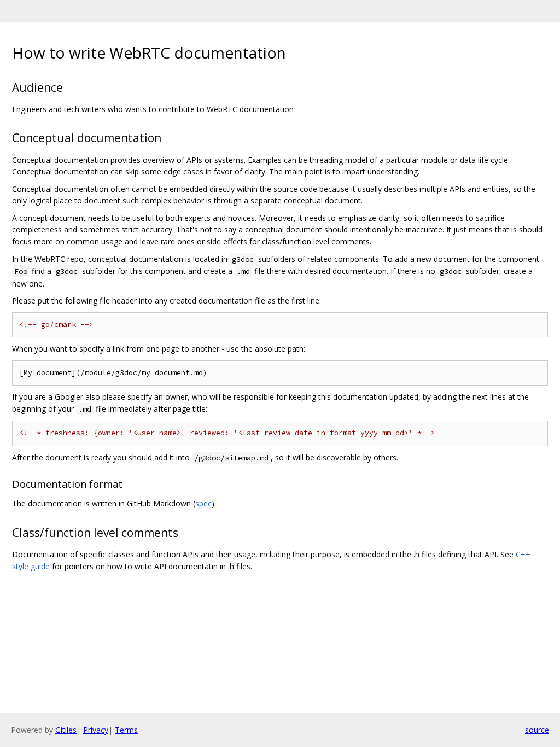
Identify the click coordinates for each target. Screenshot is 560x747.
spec (203, 503)
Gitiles (66, 730)
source (537, 730)
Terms (126, 730)
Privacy (95, 730)
